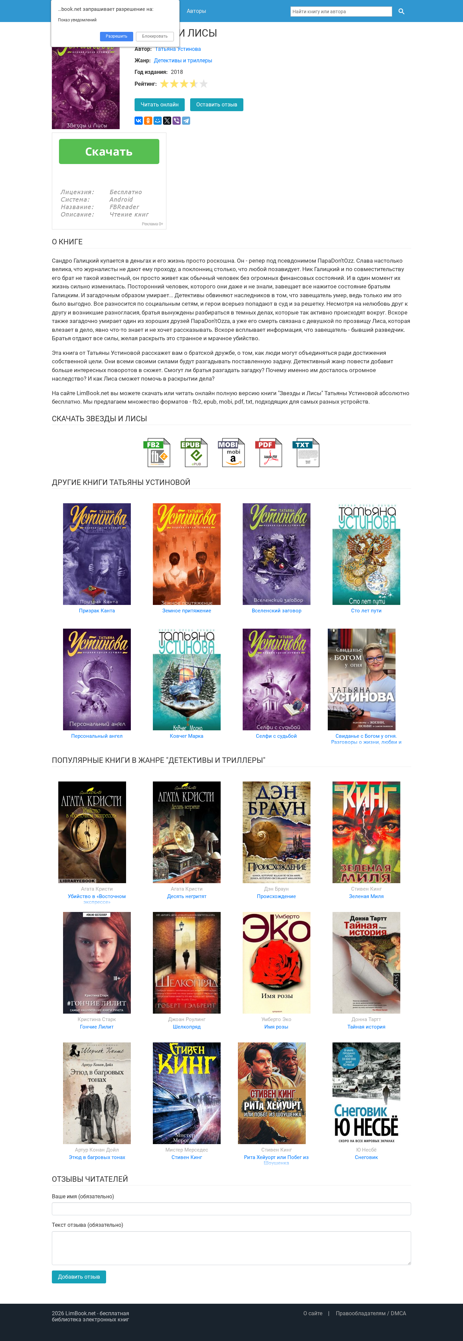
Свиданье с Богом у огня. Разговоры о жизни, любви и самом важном (366, 742)
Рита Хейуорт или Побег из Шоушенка (276, 1160)
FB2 (156, 452)
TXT (306, 452)
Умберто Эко (276, 1019)
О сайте (312, 1313)
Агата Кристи (97, 889)
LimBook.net (80, 1313)
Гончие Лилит (97, 1027)
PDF (268, 452)
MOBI (231, 452)
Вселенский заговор (276, 611)
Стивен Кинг (366, 889)
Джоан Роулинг (186, 1019)
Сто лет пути (366, 611)
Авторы (196, 11)
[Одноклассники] (148, 121)
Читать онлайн (160, 104)
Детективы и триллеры (183, 60)
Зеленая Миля (366, 896)
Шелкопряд (187, 1027)
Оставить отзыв (216, 104)
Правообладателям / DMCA (371, 1313)
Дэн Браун (276, 889)
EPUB (194, 452)
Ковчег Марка (186, 736)
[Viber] (177, 121)
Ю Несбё (366, 1150)
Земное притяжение (186, 611)
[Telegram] (186, 121)
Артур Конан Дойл (97, 1150)
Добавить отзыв (79, 1277)
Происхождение (276, 896)
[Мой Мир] (158, 121)
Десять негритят (186, 896)
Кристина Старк (97, 1019)
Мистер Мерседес (186, 1150)
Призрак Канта (97, 611)
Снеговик (366, 1157)
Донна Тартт (366, 1019)
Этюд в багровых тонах (97, 1157)
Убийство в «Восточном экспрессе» (97, 899)
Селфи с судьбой (276, 736)
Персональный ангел (97, 736)
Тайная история (366, 1027)
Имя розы (276, 1027)
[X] (167, 121)
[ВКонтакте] (139, 121)
